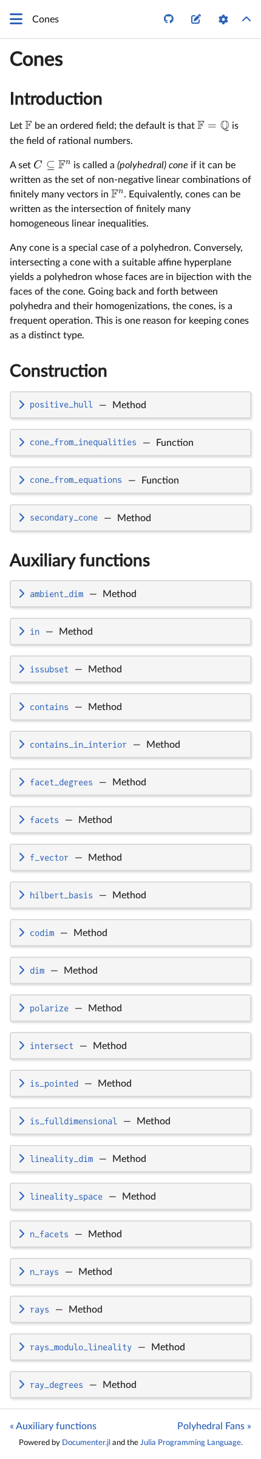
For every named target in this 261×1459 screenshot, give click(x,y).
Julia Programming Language (190, 1442)
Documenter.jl (86, 1442)
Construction (58, 371)
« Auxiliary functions (53, 1426)
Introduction (56, 99)
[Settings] (223, 19)
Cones (36, 59)
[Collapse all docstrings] (246, 19)
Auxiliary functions (80, 560)
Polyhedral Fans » (214, 1426)
